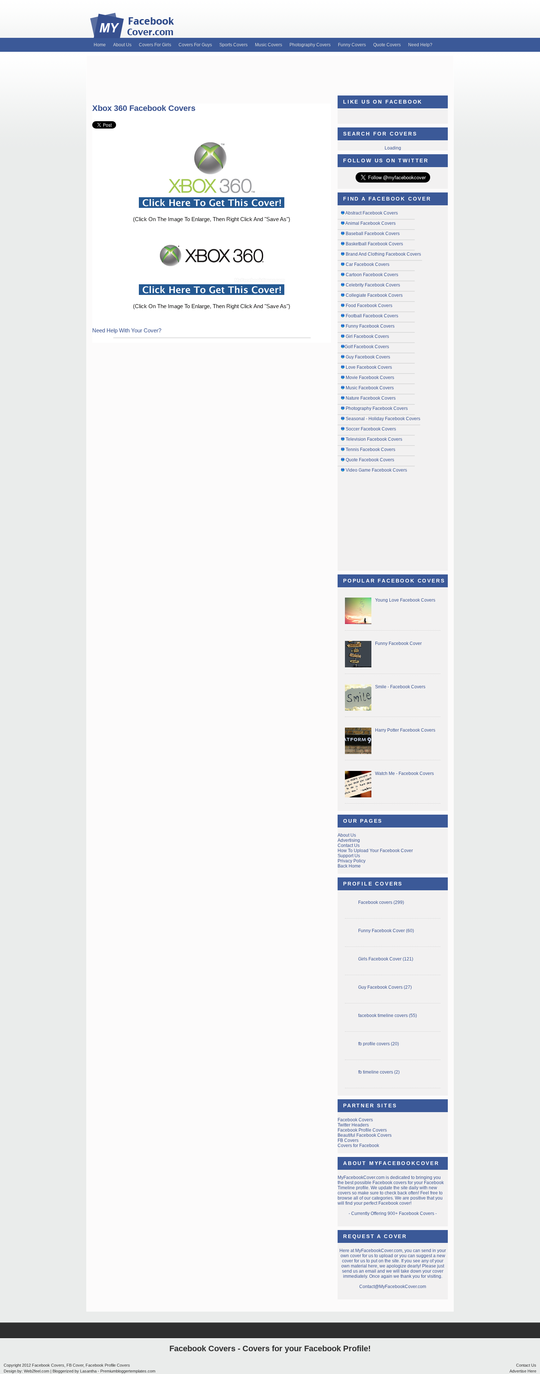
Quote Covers (387, 44)
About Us (122, 44)
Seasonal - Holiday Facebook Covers (383, 418)
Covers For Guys (195, 44)
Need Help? (420, 44)
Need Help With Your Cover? (126, 330)
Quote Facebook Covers (370, 459)
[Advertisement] (270, 72)
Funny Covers (352, 44)
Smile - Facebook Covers (400, 686)
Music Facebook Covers (370, 387)
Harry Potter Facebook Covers (405, 730)
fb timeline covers (375, 1072)
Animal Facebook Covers (370, 223)
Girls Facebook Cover (380, 959)
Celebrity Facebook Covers (373, 285)
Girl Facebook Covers (367, 336)
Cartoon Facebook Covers (372, 274)
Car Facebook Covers (367, 264)
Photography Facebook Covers (377, 408)
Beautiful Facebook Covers (365, 1135)
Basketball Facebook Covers (374, 243)
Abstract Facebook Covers (371, 213)
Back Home (349, 866)
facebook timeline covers (383, 1015)
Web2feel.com (36, 1371)
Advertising (349, 840)
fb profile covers (374, 1043)
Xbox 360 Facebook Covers (143, 108)
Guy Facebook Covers (368, 357)
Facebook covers (375, 902)
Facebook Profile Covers (362, 1130)
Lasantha (88, 1371)
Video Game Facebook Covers (376, 470)
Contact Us (349, 845)
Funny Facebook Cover (398, 643)
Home (100, 44)
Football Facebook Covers (372, 315)
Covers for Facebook (358, 1145)
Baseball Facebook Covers (373, 233)
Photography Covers (310, 44)
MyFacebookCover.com (361, 1177)
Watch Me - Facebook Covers (404, 773)
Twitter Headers (353, 1125)
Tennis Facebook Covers (370, 449)
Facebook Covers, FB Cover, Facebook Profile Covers (81, 1365)
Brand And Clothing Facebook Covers (383, 254)
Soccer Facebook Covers (371, 429)
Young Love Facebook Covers (405, 600)
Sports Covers (233, 44)
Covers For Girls (155, 44)
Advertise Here (523, 1371)
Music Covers (268, 44)
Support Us (349, 855)
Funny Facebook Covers (370, 326)
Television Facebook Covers (374, 439)
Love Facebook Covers (369, 367)
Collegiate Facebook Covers (374, 295)
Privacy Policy (352, 860)
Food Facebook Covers (369, 305)
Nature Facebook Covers (371, 398)
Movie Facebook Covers (370, 377)
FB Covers (348, 1140)
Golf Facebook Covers (367, 346)
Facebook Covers (355, 1119)
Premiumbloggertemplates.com (127, 1371)
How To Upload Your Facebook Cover (375, 850)
